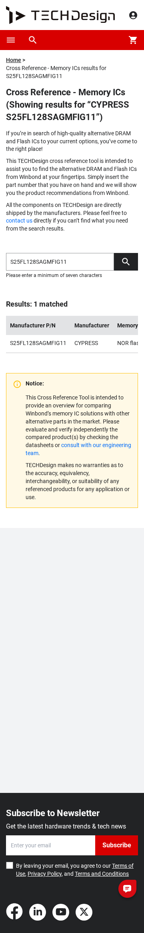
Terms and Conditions (102, 874)
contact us (19, 220)
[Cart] (133, 40)
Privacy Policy (45, 874)
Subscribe (116, 845)
